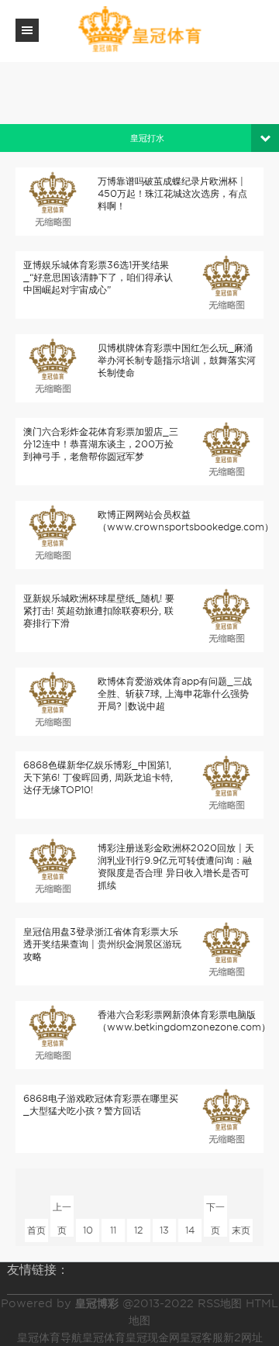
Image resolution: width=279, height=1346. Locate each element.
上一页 (62, 1210)
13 (164, 1230)
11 (113, 1230)
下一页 (215, 1210)
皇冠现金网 (153, 1337)
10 (88, 1230)
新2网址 (243, 1337)
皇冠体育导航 (49, 1337)
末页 (241, 1230)
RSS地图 (220, 1303)
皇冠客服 (201, 1337)
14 (190, 1230)
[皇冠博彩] (140, 29)
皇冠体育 (104, 1337)
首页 (36, 1230)
